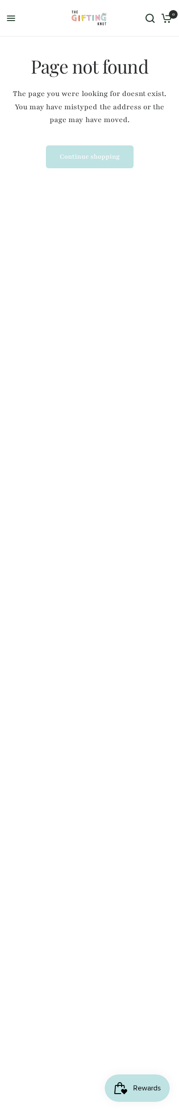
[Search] (150, 18)
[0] (165, 18)
